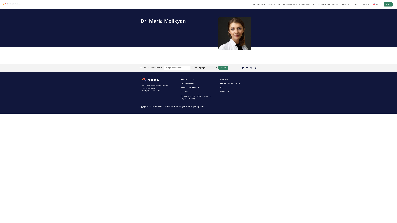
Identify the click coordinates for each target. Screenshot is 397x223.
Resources (345, 4)
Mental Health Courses (190, 87)
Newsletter (271, 4)
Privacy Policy (198, 107)
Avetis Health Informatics (286, 4)
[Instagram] (255, 68)
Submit (223, 68)
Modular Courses (187, 79)
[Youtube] (247, 68)
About (365, 4)
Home (253, 4)
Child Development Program (328, 4)
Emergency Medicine (306, 4)
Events (356, 4)
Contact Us (224, 91)
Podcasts (184, 91)
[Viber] (251, 68)
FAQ (221, 87)
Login (388, 4)
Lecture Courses (187, 83)
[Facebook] (243, 68)
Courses (260, 4)
